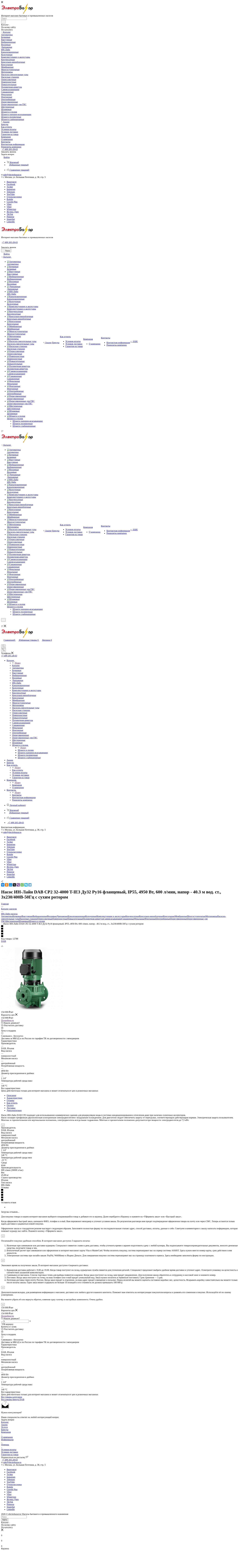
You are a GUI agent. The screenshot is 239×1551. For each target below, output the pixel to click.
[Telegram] (30, 884)
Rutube (10, 199)
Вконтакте (11, 182)
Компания (17, 785)
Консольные (169, 916)
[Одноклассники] (6, 884)
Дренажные (62, 916)
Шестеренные (12, 921)
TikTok (10, 214)
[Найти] (3, 22)
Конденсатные (132, 916)
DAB (3, 941)
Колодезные (91, 916)
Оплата (10, 1105)
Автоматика (7, 916)
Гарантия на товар (9, 1454)
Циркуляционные (178, 919)
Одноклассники (14, 197)
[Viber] (18, 884)
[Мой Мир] (10, 884)
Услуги (4, 1427)
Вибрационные (40, 916)
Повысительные (75, 919)
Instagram (11, 189)
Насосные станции (28, 919)
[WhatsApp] (22, 884)
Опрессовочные (44, 919)
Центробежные (163, 919)
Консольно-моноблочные (151, 916)
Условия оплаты (8, 1449)
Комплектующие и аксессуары (111, 916)
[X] (14, 884)
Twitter (10, 187)
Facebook (11, 184)
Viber (9, 204)
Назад (17, 663)
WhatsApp (11, 209)
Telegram (11, 192)
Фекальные (139, 919)
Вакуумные (27, 916)
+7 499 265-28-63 (10, 149)
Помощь (5, 1444)
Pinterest (10, 217)
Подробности (7, 1020)
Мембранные (181, 916)
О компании (7, 1437)
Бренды (4, 1429)
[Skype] (26, 884)
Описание (11, 1095)
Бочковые (17, 916)
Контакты (16, 795)
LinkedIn (11, 222)
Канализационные (76, 916)
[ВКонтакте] (2, 884)
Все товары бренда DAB (12, 1399)
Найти (4, 1520)
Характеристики (14, 1098)
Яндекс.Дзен (13, 212)
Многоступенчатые (196, 916)
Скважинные (128, 919)
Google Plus (12, 202)
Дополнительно (14, 1110)
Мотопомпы (211, 916)
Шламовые (24, 921)
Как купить (17, 770)
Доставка (11, 1108)
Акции (4, 1424)
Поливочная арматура (93, 919)
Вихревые (52, 916)
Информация (7, 1439)
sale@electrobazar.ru (12, 174)
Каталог (16, 665)
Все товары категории (11, 1397)
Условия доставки (9, 1452)
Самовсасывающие (113, 919)
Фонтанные (150, 919)
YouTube (11, 194)
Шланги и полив (26, 750)
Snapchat (11, 219)
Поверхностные (59, 919)
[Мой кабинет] (2, 623)
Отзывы (10, 1100)
